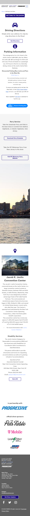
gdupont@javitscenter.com (17, 374)
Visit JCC (15, 379)
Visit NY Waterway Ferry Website (15, 157)
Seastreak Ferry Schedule (15, 138)
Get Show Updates (10, 497)
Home (3, 11)
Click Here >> (15, 75)
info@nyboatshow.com (8, 493)
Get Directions (15, 41)
